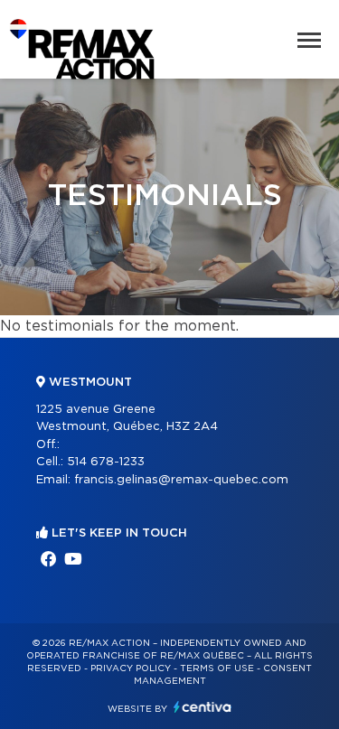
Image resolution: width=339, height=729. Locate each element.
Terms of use (217, 668)
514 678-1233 (106, 462)
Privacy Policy (130, 668)
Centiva (202, 707)
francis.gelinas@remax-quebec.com (181, 480)
